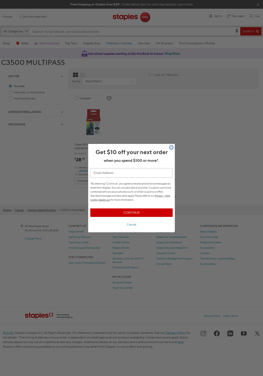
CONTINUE (131, 212)
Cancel (131, 224)
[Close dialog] (171, 147)
